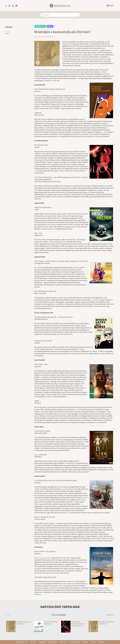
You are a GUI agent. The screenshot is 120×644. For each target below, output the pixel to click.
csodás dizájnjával (68, 489)
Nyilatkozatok (75, 642)
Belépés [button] (101, 642)
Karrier (85, 642)
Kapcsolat (63, 642)
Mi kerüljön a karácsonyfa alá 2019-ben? (23, 623)
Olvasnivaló (40, 26)
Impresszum (53, 642)
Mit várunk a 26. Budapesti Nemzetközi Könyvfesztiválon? (78, 624)
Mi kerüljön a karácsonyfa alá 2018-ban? (106, 623)
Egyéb (50, 26)
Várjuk (7, 33)
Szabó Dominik (42, 37)
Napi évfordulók (22, 642)
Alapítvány (42, 642)
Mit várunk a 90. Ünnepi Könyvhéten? (50, 623)
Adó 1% (93, 642)
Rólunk (33, 642)
